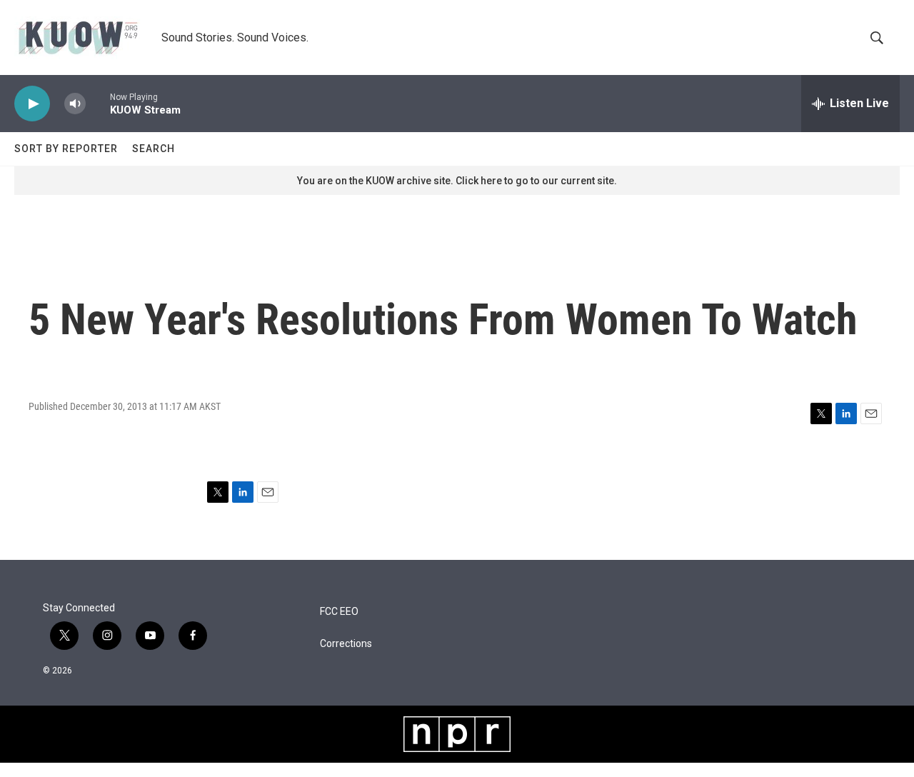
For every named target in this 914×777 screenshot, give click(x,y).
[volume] (75, 104)
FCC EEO (339, 611)
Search (153, 148)
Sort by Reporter (66, 148)
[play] (32, 104)
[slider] (98, 103)
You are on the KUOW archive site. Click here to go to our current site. (457, 180)
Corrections (346, 643)
